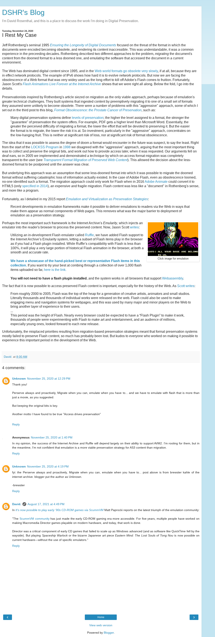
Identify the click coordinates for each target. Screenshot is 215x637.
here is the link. (55, 269)
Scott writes (185, 286)
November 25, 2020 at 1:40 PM (51, 437)
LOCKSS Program (45, 147)
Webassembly (172, 278)
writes (134, 227)
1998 (67, 147)
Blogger (109, 632)
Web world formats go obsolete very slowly (126, 71)
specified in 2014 (35, 186)
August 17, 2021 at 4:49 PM (46, 504)
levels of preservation (88, 117)
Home (100, 617)
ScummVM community (35, 518)
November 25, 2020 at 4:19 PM (48, 466)
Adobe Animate (156, 181)
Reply (16, 424)
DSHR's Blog (23, 12)
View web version (100, 625)
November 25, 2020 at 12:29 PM (48, 378)
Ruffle (89, 235)
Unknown (19, 378)
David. (16, 504)
